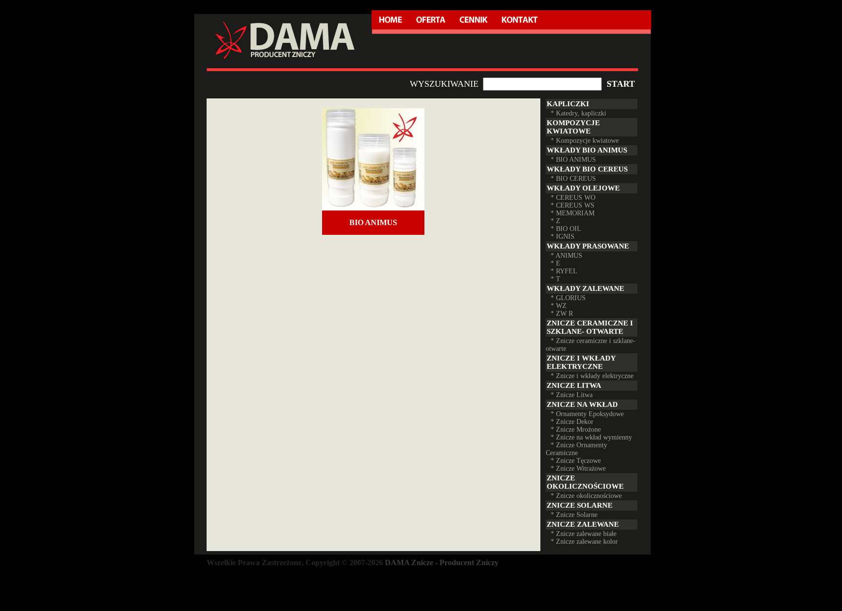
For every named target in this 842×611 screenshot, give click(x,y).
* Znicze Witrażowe (578, 468)
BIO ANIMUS (373, 222)
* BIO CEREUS (573, 178)
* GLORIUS (568, 298)
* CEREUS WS (572, 205)
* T (555, 279)
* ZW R (562, 313)
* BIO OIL (566, 228)
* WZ (559, 305)
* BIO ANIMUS (573, 159)
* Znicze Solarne (574, 514)
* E (555, 263)
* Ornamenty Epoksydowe (587, 414)
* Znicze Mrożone (576, 429)
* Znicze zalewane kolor (584, 541)
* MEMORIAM (572, 213)
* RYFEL (564, 271)
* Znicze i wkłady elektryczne (592, 376)
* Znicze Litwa (572, 395)
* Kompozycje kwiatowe (585, 140)
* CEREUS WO (573, 197)
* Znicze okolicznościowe (586, 495)
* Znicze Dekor (572, 421)
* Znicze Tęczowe (576, 460)
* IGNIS (562, 236)
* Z (555, 221)
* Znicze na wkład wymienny (591, 437)
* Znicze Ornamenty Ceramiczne (576, 449)
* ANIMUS (566, 255)
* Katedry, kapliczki (578, 113)
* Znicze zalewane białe (583, 533)
